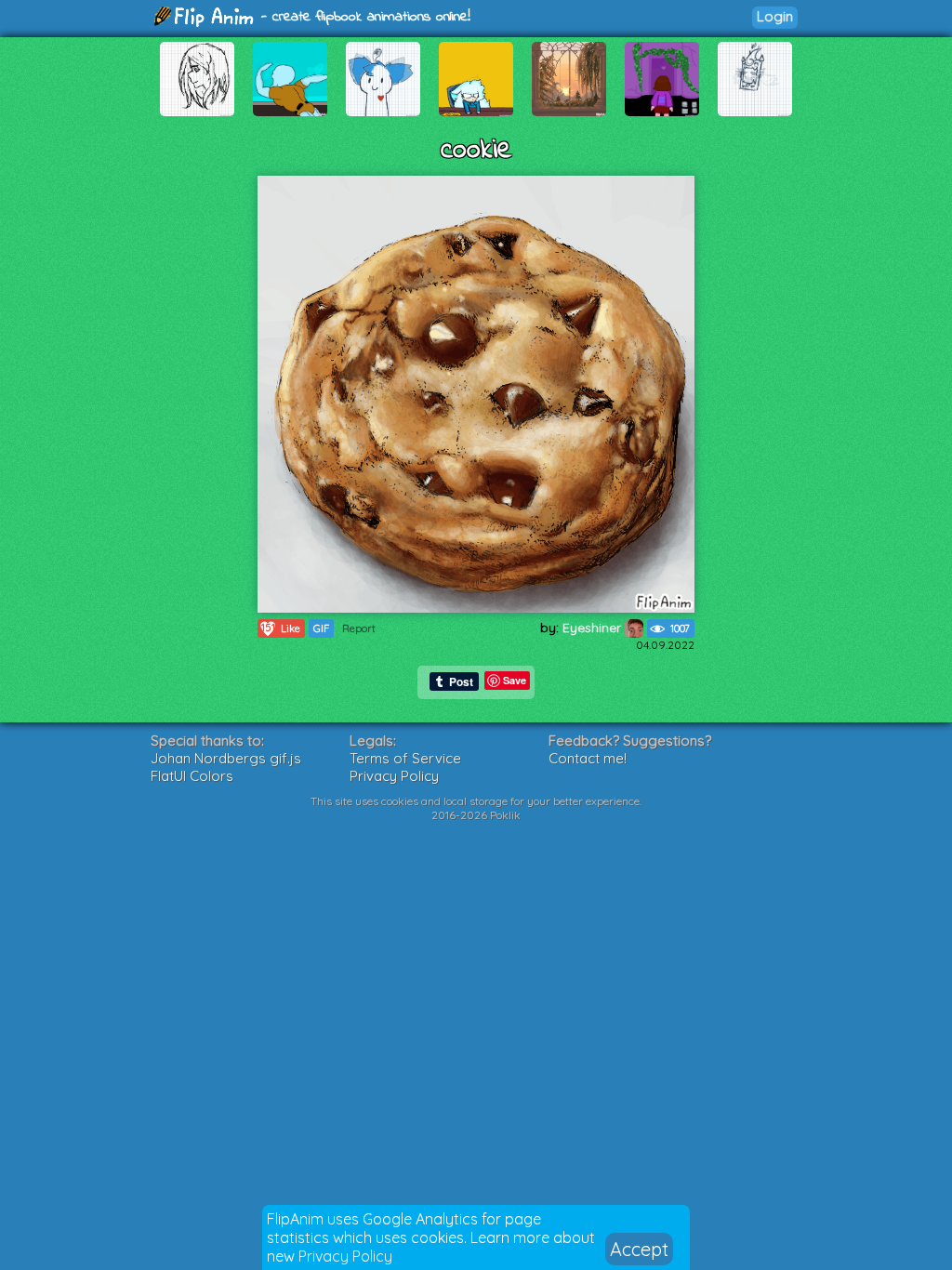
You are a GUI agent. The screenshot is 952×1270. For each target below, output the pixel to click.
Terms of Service (405, 758)
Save (514, 680)
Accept (639, 1249)
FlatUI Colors (192, 776)
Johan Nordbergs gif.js (226, 758)
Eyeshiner (593, 627)
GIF (321, 628)
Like (281, 628)
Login (775, 16)
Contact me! (588, 758)
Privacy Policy (345, 1256)
